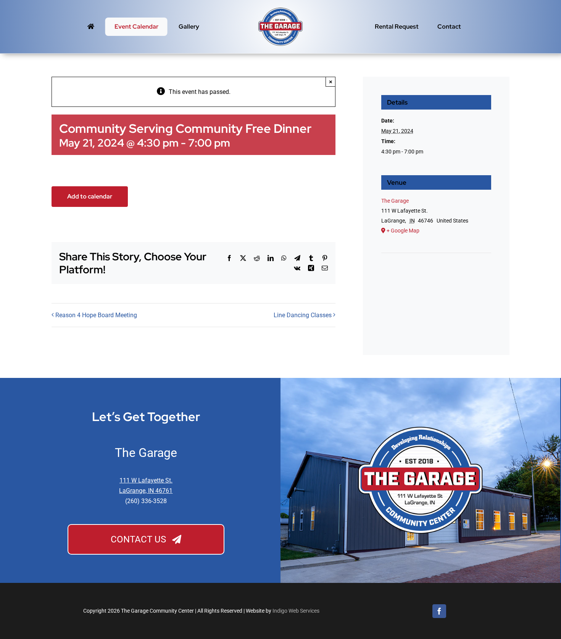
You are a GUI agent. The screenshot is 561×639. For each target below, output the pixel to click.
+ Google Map (403, 231)
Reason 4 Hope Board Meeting (96, 315)
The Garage (395, 201)
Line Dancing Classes (303, 315)
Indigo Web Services (295, 611)
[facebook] (439, 611)
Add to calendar (89, 196)
